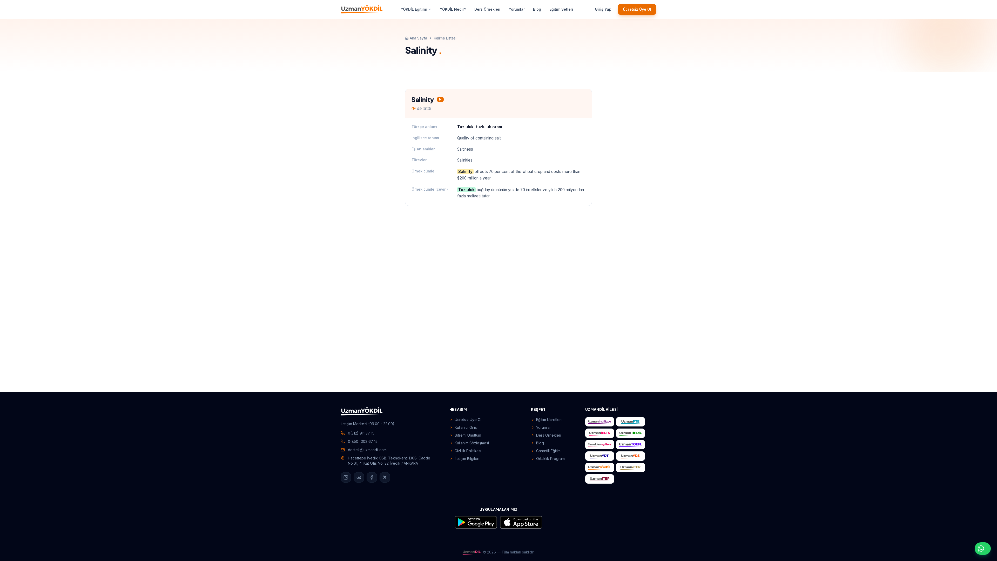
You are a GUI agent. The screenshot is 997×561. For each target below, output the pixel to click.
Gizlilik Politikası (468, 451)
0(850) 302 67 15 (363, 441)
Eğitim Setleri (561, 9)
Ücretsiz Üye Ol (637, 9)
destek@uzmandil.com (367, 450)
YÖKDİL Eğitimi (414, 9)
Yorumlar (517, 9)
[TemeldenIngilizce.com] (599, 444)
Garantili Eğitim (548, 451)
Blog (537, 9)
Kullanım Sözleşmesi (472, 443)
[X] (385, 477)
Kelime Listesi (445, 38)
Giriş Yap (603, 9)
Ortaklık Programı (550, 458)
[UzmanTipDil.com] (630, 433)
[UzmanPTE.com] (630, 421)
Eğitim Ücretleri (549, 419)
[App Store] (521, 522)
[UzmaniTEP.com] (599, 479)
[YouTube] (359, 477)
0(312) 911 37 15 (361, 433)
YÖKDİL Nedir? (453, 9)
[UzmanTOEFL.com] (630, 444)
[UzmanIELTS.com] (599, 433)
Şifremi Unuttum (468, 435)
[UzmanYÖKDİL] (362, 9)
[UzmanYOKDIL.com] (599, 467)
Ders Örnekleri (487, 9)
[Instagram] (346, 477)
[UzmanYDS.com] (630, 456)
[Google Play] (476, 522)
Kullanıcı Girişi (466, 427)
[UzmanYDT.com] (599, 456)
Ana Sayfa (418, 38)
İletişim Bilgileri (467, 458)
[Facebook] (372, 477)
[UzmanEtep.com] (630, 467)
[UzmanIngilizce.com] (599, 421)
